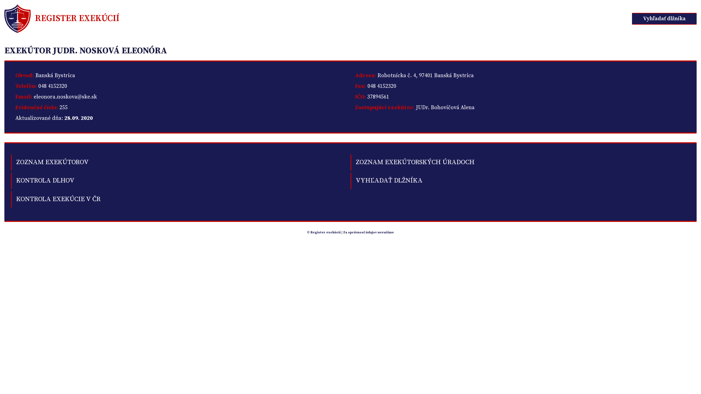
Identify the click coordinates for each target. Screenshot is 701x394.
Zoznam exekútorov (52, 162)
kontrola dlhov (45, 180)
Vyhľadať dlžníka (664, 18)
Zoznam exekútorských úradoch (415, 162)
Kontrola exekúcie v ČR (58, 199)
